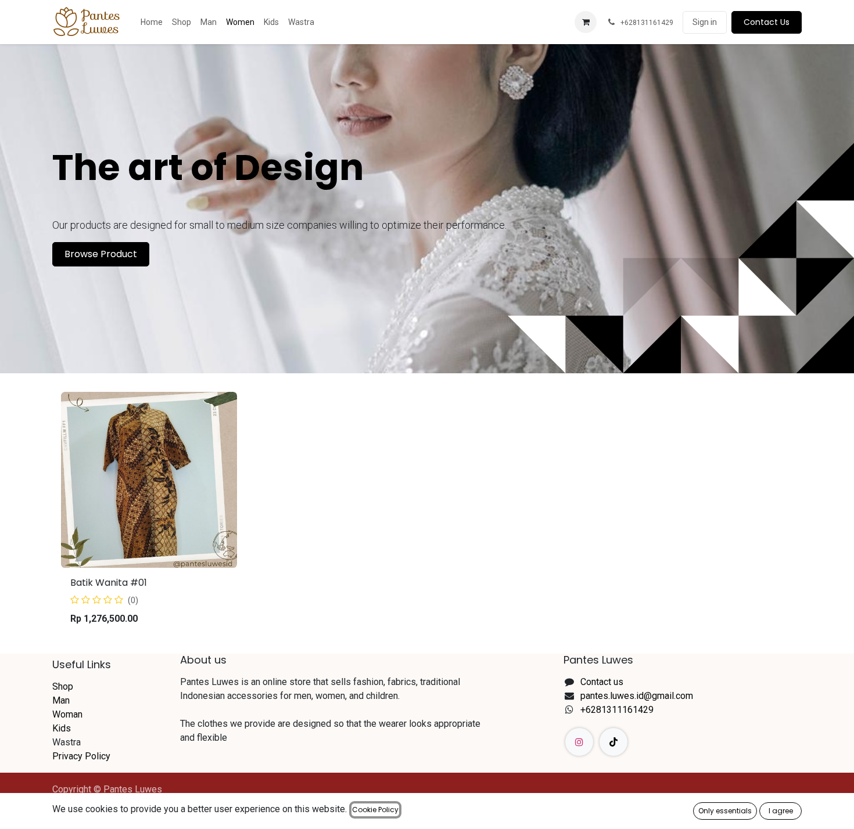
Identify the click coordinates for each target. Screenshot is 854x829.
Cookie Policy (375, 809)
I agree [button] (781, 811)
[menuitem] (151, 22)
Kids (61, 728)
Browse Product (100, 254)
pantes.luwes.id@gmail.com (636, 695)
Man (61, 700)
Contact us (601, 681)
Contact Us (767, 22)
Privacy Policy (81, 756)
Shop (62, 686)
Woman (67, 714)
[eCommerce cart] (586, 22)
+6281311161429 (617, 709)
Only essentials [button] (725, 811)
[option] (427, 513)
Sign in (704, 22)
